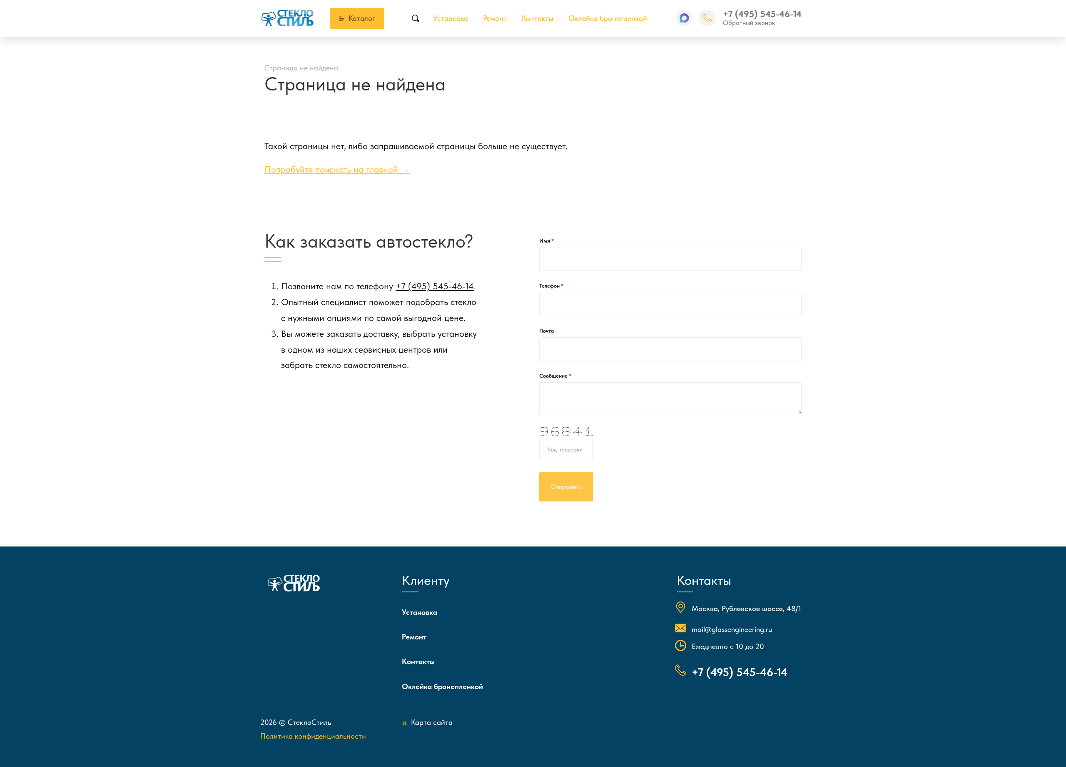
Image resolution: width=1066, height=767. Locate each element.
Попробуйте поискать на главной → (337, 169)
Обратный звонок (749, 23)
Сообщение (554, 376)
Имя (545, 241)
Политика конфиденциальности (313, 736)
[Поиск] (416, 18)
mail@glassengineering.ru (732, 629)
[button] (684, 18)
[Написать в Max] (684, 18)
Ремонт (495, 18)
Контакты (537, 18)
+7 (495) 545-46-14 (762, 13)
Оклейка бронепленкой (607, 18)
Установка (450, 18)
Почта (546, 331)
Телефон (550, 286)
